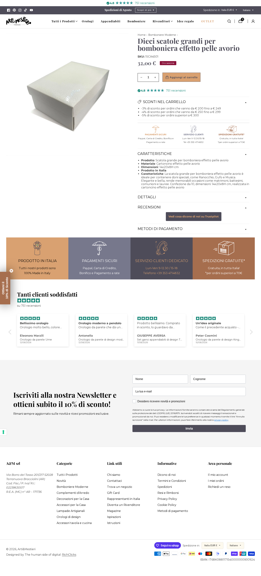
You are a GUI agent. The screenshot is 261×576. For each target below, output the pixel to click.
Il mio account (218, 474)
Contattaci (114, 481)
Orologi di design (69, 517)
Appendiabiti (110, 21)
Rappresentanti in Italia (123, 499)
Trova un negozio (119, 487)
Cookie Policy (166, 505)
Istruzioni (113, 523)
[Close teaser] (11, 271)
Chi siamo (113, 474)
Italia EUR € (228, 10)
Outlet (207, 21)
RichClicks (69, 554)
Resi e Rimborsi (168, 493)
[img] (132, 300)
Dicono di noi (166, 474)
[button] (63, 21)
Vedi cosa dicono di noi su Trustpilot (193, 216)
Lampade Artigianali (71, 511)
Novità (61, 481)
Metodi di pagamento (172, 511)
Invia (189, 428)
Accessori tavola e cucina (74, 523)
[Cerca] (231, 21)
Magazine (114, 511)
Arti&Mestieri (27, 549)
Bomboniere (136, 21)
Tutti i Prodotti (67, 474)
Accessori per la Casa (71, 505)
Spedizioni (164, 487)
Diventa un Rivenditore (123, 505)
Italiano (247, 10)
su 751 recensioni (29, 305)
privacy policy (221, 420)
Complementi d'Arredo (73, 493)
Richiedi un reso (219, 487)
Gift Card (113, 493)
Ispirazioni (114, 517)
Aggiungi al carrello (184, 77)
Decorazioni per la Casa (73, 499)
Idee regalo (185, 21)
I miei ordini (216, 481)
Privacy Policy (167, 499)
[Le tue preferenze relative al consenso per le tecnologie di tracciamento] (3, 432)
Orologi (87, 21)
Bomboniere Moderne (72, 487)
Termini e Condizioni (171, 481)
